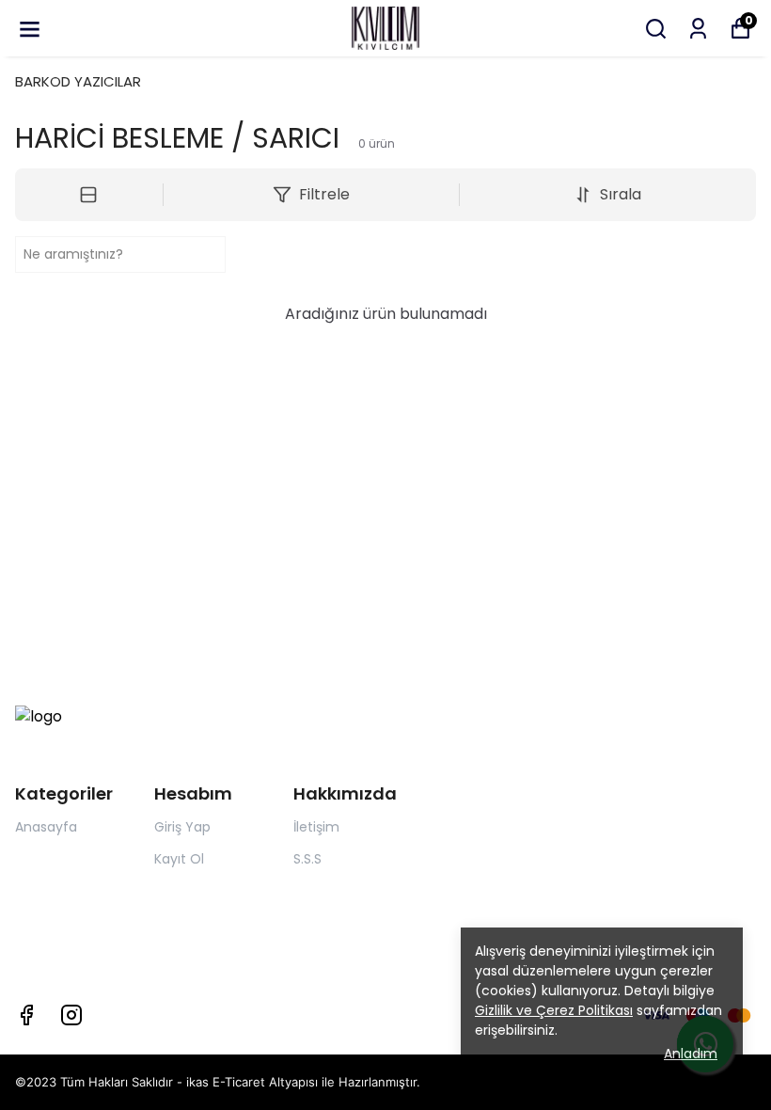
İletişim (316, 826)
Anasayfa (46, 826)
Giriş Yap (182, 826)
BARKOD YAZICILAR (78, 81)
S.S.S (307, 858)
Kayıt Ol (179, 858)
